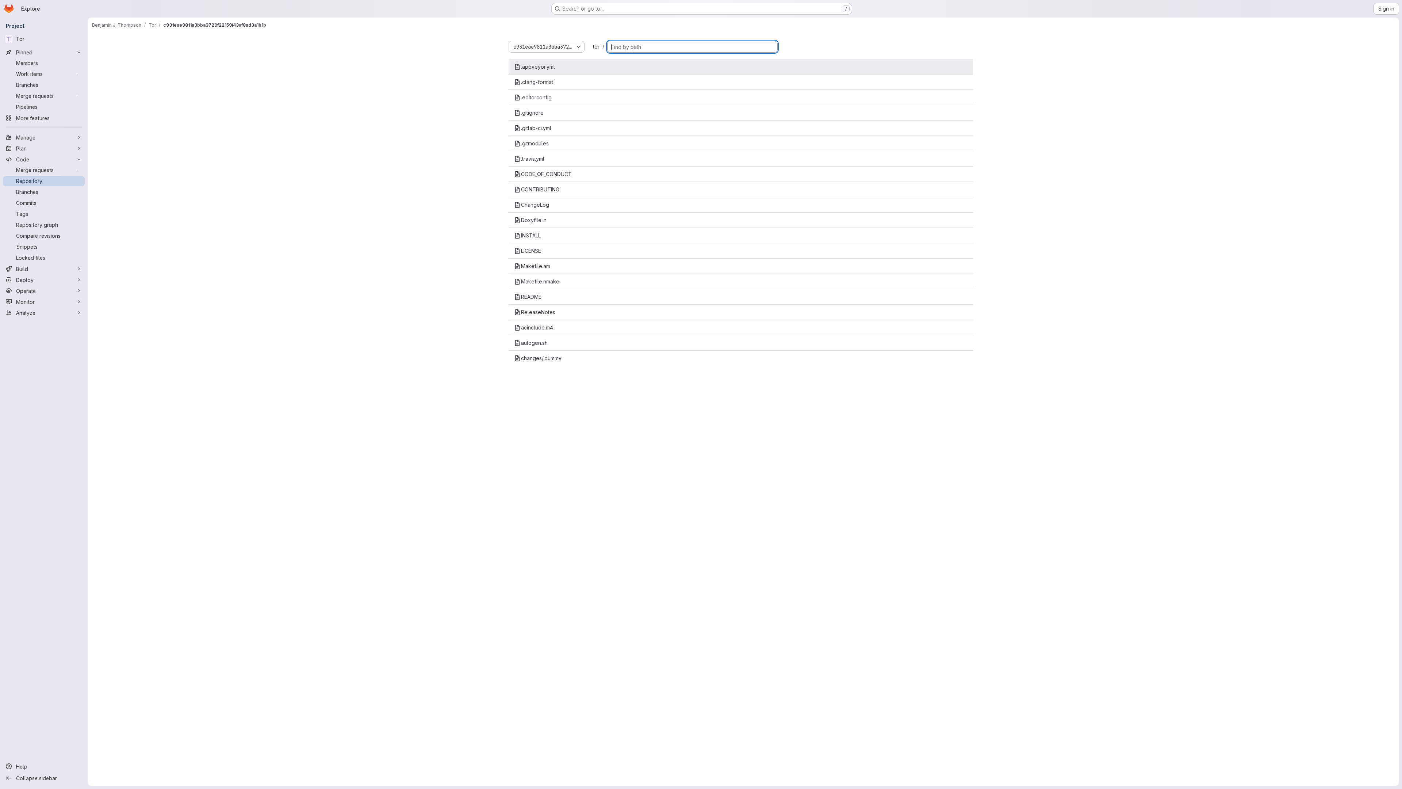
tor (596, 46)
